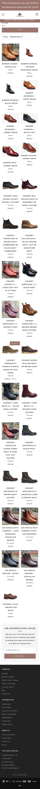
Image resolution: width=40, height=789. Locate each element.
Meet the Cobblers (8, 677)
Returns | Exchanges (9, 684)
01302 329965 (6, 758)
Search (4, 745)
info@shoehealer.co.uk (9, 755)
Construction (6, 721)
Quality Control (7, 724)
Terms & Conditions (8, 735)
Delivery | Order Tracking (10, 680)
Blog (3, 690)
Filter (20, 30)
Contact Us (5, 694)
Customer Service (8, 687)
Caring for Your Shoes (9, 711)
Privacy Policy (6, 738)
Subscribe (19, 656)
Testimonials (6, 704)
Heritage (4, 673)
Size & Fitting (6, 707)
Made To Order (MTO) (9, 714)
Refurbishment (7, 718)
